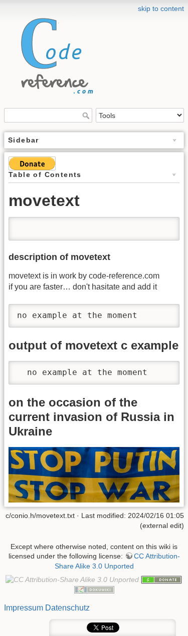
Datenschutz (67, 608)
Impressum (23, 608)
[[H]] (54, 53)
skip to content (161, 8)
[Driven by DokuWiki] (94, 590)
